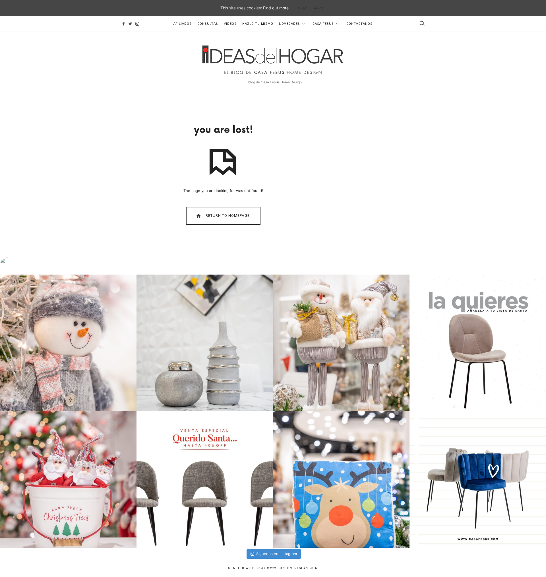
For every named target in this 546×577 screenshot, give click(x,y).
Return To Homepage (227, 215)
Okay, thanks (310, 8)
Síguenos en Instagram (276, 553)
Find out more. (276, 7)
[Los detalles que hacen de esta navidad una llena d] (341, 479)
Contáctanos (359, 24)
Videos (230, 24)
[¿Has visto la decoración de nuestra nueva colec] (68, 343)
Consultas (207, 24)
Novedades (289, 24)
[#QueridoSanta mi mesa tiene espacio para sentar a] (478, 343)
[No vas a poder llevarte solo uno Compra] (68, 479)
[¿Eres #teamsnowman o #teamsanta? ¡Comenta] (341, 343)
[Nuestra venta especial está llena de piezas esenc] (204, 479)
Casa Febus (323, 24)
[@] (15, 264)
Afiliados (182, 24)
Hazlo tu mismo (257, 24)
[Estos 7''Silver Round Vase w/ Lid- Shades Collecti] (204, 343)
